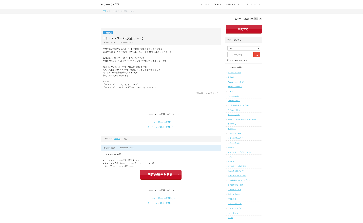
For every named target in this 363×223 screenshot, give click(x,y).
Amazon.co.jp (233, 96)
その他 (230, 217)
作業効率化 (232, 199)
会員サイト (230, 4)
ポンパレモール (234, 114)
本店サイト (232, 129)
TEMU (230, 157)
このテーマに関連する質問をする (161, 122)
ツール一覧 (244, 4)
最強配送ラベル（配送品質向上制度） (242, 119)
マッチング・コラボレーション (240, 152)
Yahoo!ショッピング (236, 82)
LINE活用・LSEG (234, 100)
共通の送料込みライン (236, 138)
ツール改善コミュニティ (237, 175)
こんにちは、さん (212, 4)
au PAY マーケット (235, 86)
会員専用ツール (234, 124)
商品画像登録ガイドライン (238, 171)
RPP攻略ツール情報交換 (237, 166)
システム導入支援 (234, 189)
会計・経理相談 (234, 194)
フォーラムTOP (112, 4)
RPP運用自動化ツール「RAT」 (239, 105)
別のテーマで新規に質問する (161, 127)
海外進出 (231, 147)
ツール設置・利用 (234, 133)
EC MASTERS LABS (235, 203)
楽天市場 (117, 138)
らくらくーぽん (234, 110)
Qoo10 (230, 91)
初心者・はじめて (234, 72)
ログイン (256, 4)
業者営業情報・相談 (235, 185)
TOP (104, 11)
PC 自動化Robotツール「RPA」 (240, 180)
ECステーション (234, 143)
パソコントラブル (234, 208)
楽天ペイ (231, 161)
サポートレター (234, 213)
